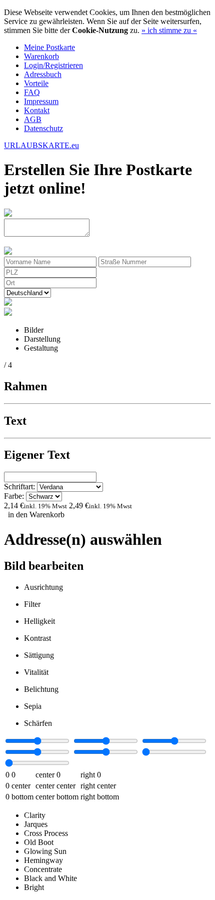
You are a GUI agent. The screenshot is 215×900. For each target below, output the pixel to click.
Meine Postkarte (49, 47)
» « (169, 30)
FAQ (32, 92)
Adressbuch (43, 74)
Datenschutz (43, 128)
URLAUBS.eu (41, 145)
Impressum (41, 101)
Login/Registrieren (53, 65)
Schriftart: (20, 486)
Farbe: (15, 496)
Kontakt (37, 110)
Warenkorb (41, 56)
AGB (33, 119)
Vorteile (36, 83)
